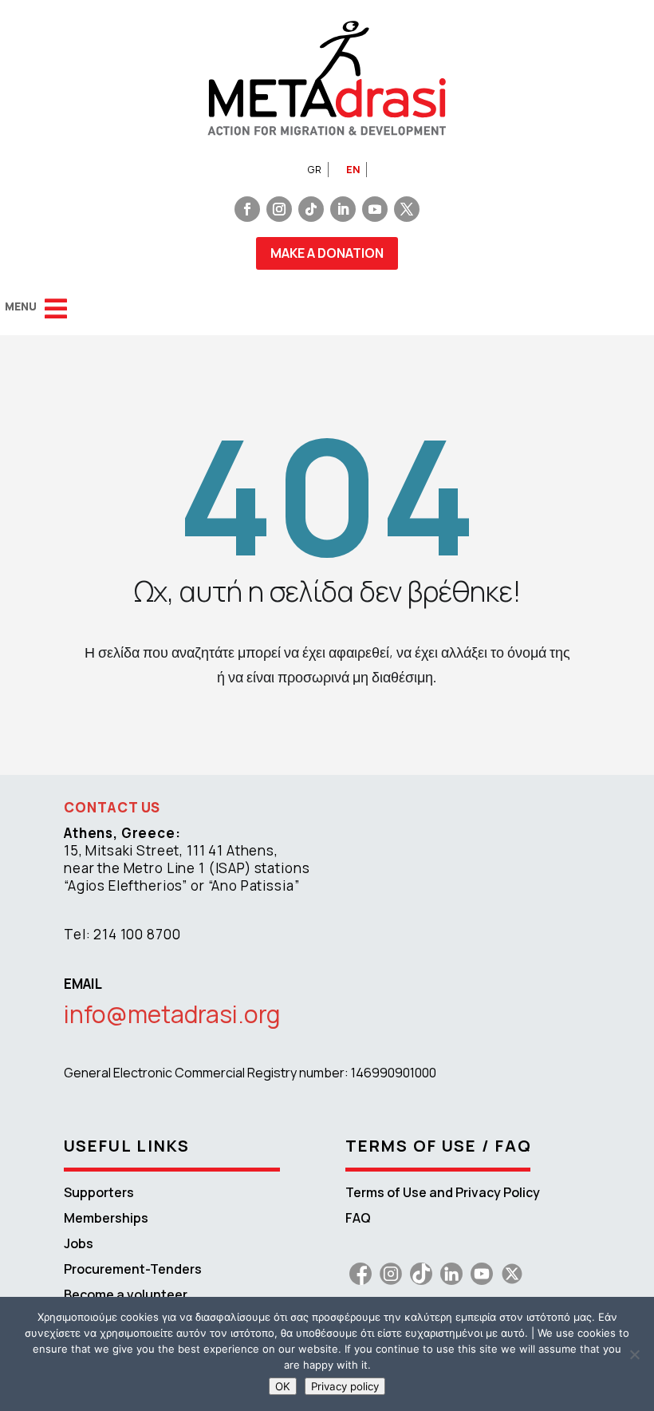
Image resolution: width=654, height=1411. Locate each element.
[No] (634, 1354)
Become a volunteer (125, 1294)
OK (282, 1386)
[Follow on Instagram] (279, 209)
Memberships (106, 1218)
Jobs (78, 1243)
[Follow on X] (407, 209)
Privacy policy (345, 1386)
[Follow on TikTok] (311, 209)
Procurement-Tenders (133, 1269)
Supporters (99, 1192)
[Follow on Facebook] (247, 209)
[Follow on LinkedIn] (343, 209)
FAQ (358, 1218)
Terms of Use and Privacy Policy (442, 1192)
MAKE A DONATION (327, 253)
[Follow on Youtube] (375, 209)
